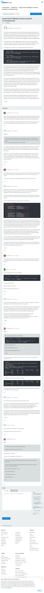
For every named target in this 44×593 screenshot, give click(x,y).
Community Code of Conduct (6, 525)
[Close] (42, 579)
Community (5, 7)
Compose (7, 490)
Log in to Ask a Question (36, 13)
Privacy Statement (8, 587)
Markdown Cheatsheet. (36, 499)
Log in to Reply (6, 518)
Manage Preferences (39, 590)
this (7, 172)
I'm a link (34, 508)
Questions (14, 7)
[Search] (17, 14)
